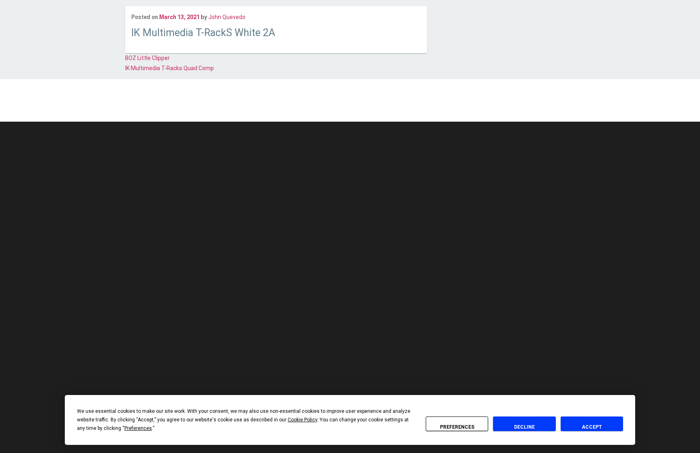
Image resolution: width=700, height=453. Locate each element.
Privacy (355, 105)
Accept (592, 427)
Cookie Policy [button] (302, 420)
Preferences (457, 427)
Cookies (331, 105)
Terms (376, 105)
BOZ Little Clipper (147, 58)
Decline (524, 427)
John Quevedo (226, 17)
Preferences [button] (138, 428)
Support (399, 105)
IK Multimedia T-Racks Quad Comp (169, 68)
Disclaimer (304, 105)
